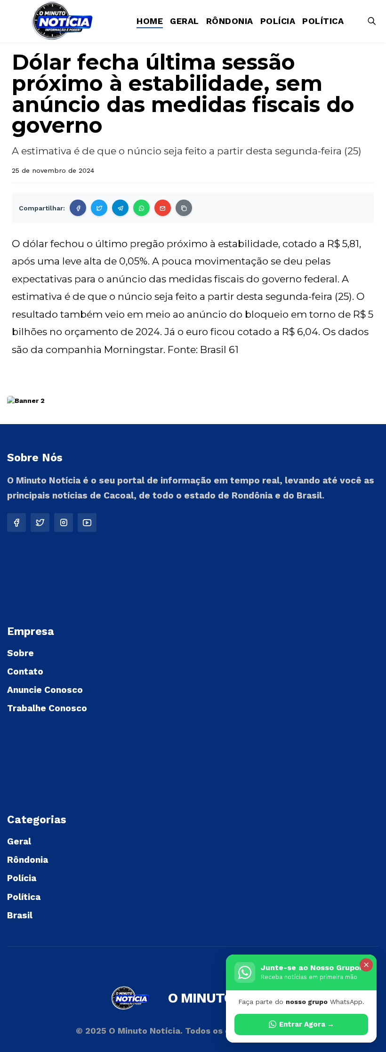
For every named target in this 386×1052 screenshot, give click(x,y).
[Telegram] (120, 208)
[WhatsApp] (141, 208)
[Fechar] (366, 965)
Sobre (20, 653)
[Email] (162, 208)
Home (150, 21)
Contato (25, 671)
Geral (184, 21)
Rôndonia (229, 21)
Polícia (278, 21)
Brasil (19, 915)
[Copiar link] (184, 208)
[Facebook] (78, 208)
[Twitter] (99, 208)
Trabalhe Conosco (47, 708)
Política (323, 21)
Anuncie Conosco (45, 689)
